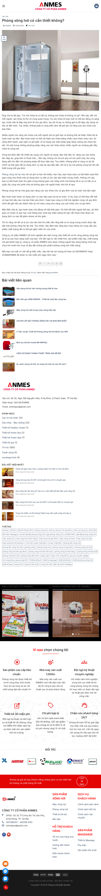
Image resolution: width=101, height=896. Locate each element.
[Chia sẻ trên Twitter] (48, 264)
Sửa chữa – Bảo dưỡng (13, 422)
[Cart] (96, 6)
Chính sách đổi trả (87, 809)
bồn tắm (93, 530)
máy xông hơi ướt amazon (13, 543)
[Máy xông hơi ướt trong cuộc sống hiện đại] (9, 313)
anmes (5, 530)
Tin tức (5, 17)
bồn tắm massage (10, 534)
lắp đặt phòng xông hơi (86, 534)
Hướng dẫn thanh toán (61, 847)
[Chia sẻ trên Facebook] (44, 264)
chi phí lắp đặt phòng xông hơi (32, 534)
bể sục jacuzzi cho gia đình (61, 530)
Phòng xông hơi (60, 809)
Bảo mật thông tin (63, 881)
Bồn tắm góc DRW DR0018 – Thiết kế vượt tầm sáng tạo (41, 299)
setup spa (45, 556)
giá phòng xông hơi (55, 534)
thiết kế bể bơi (64, 560)
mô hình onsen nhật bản (36, 543)
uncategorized (9, 457)
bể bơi (13, 530)
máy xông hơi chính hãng (26, 539)
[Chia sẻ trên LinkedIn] (61, 264)
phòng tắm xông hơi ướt (12, 547)
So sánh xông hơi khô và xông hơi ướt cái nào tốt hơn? (41, 364)
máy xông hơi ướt (84, 539)
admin (8, 26)
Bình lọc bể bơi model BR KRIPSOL (31, 342)
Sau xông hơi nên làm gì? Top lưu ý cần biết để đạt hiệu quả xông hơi (45, 491)
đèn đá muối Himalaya (63, 564)
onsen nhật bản (55, 543)
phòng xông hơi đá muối (87, 552)
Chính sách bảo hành (88, 804)
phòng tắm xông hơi (72, 543)
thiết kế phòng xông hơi (82, 560)
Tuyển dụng (8, 452)
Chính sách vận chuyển (85, 816)
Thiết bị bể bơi (35, 560)
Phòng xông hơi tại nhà (13, 174)
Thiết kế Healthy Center (13, 427)
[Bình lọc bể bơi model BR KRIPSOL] (9, 345)
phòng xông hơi (43, 547)
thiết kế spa (7, 564)
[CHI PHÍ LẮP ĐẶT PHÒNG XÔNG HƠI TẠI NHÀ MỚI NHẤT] (9, 323)
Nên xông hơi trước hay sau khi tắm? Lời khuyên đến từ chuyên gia (44, 502)
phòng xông (30, 547)
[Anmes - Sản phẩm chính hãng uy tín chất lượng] (50, 6)
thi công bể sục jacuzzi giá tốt (15, 560)
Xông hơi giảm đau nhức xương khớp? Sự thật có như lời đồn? (42, 469)
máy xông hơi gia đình (48, 539)
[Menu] (3, 6)
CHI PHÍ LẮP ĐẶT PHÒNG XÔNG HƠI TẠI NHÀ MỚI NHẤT (41, 321)
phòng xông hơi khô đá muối (40, 552)
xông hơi (18, 564)
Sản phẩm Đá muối (87, 850)
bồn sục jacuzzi (80, 530)
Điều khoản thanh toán (61, 855)
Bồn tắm (56, 819)
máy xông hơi (8, 539)
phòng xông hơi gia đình (63, 547)
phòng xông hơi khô (83, 547)
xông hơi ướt (46, 564)
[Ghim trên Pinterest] (57, 264)
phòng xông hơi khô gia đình (14, 552)
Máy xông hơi (59, 804)
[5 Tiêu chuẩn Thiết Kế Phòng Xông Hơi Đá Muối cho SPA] (9, 334)
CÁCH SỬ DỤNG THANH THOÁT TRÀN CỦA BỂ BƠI (38, 353)
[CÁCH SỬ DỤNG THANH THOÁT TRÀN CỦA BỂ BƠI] (9, 356)
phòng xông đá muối (29, 556)
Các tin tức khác (10, 417)
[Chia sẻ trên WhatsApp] (40, 264)
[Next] (44, 613)
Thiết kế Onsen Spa (11, 437)
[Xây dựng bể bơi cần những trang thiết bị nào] (9, 291)
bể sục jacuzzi (41, 530)
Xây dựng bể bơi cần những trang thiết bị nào (37, 288)
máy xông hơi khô (67, 539)
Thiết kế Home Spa (11, 432)
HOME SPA (69, 534)
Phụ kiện (82, 845)
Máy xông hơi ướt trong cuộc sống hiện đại (36, 310)
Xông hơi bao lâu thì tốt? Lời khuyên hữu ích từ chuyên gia (40, 480)
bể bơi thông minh (25, 530)
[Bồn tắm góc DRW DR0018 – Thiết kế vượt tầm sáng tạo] (9, 302)
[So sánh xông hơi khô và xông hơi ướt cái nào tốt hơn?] (9, 367)
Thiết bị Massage (86, 840)
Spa (52, 556)
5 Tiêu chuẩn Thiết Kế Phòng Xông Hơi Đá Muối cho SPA (42, 332)
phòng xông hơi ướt (11, 556)
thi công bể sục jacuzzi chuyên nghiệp (72, 556)
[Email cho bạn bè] (52, 264)
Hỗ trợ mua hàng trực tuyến (63, 838)
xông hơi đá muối (31, 564)
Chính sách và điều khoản (41, 881)
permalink (54, 273)
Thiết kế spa (8, 442)
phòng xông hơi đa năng (65, 552)
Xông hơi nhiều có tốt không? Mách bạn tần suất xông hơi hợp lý (43, 513)
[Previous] (6, 613)
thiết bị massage (50, 560)
